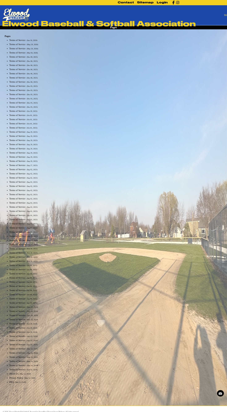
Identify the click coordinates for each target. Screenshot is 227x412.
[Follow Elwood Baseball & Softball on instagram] (176, 2)
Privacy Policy (16, 378)
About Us (14, 373)
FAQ (11, 382)
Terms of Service (17, 40)
